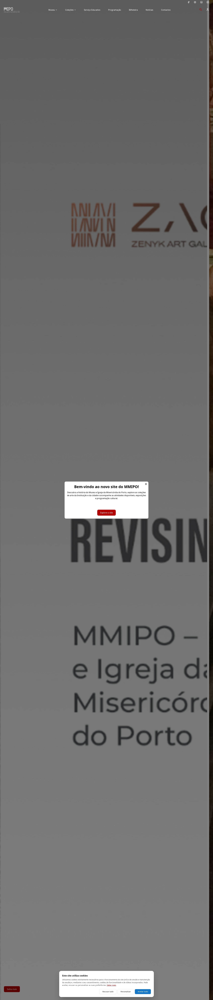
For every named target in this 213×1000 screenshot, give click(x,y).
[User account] (207, 9)
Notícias (149, 10)
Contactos (166, 10)
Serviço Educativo (92, 10)
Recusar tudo (107, 991)
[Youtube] (208, 2)
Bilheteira (133, 10)
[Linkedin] (201, 2)
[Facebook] (188, 2)
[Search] (200, 9)
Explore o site (106, 512)
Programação (114, 10)
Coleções (69, 10)
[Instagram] (195, 2)
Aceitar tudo (143, 991)
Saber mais (111, 985)
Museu (51, 10)
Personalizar (126, 991)
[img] (12, 10)
